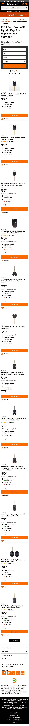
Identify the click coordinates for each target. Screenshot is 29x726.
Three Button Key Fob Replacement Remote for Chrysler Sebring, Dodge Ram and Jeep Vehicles (13, 468)
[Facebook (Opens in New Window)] (4, 673)
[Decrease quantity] (5, 112)
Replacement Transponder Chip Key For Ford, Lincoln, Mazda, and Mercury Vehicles (13, 185)
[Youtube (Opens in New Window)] (22, 673)
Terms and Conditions (14, 717)
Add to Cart (14, 115)
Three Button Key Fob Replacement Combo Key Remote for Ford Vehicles (12, 373)
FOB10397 (3, 182)
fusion (23, 20)
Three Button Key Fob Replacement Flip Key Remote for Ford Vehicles (13, 515)
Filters (14, 71)
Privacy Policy (14, 722)
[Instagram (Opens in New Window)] (9, 673)
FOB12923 (3, 558)
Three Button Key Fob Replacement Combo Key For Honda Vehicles (12, 606)
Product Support (7, 655)
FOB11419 (3, 277)
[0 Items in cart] (26, 4)
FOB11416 (3, 325)
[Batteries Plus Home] (13, 4)
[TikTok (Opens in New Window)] (18, 673)
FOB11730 (3, 92)
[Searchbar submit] (26, 7)
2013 (2, 21)
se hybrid (7, 21)
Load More (14, 641)
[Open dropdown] (15, 193)
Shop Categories (7, 648)
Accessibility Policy (14, 713)
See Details (20, 15)
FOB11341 (3, 229)
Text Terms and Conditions (14, 720)
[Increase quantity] (5, 110)
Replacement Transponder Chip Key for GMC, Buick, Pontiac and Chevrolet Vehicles (13, 281)
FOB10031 (3, 371)
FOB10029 (3, 416)
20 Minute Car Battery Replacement (14, 1)
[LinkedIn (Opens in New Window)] (13, 673)
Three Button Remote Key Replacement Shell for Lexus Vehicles (13, 560)
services (3, 20)
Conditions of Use (14, 715)
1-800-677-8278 (10, 667)
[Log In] (22, 4)
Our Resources (6, 659)
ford (19, 20)
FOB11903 (3, 512)
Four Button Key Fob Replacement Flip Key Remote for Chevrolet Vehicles (13, 232)
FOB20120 (3, 464)
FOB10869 (3, 604)
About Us (5, 651)
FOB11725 (3, 136)
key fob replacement (11, 20)
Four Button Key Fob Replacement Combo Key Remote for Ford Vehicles (14, 419)
